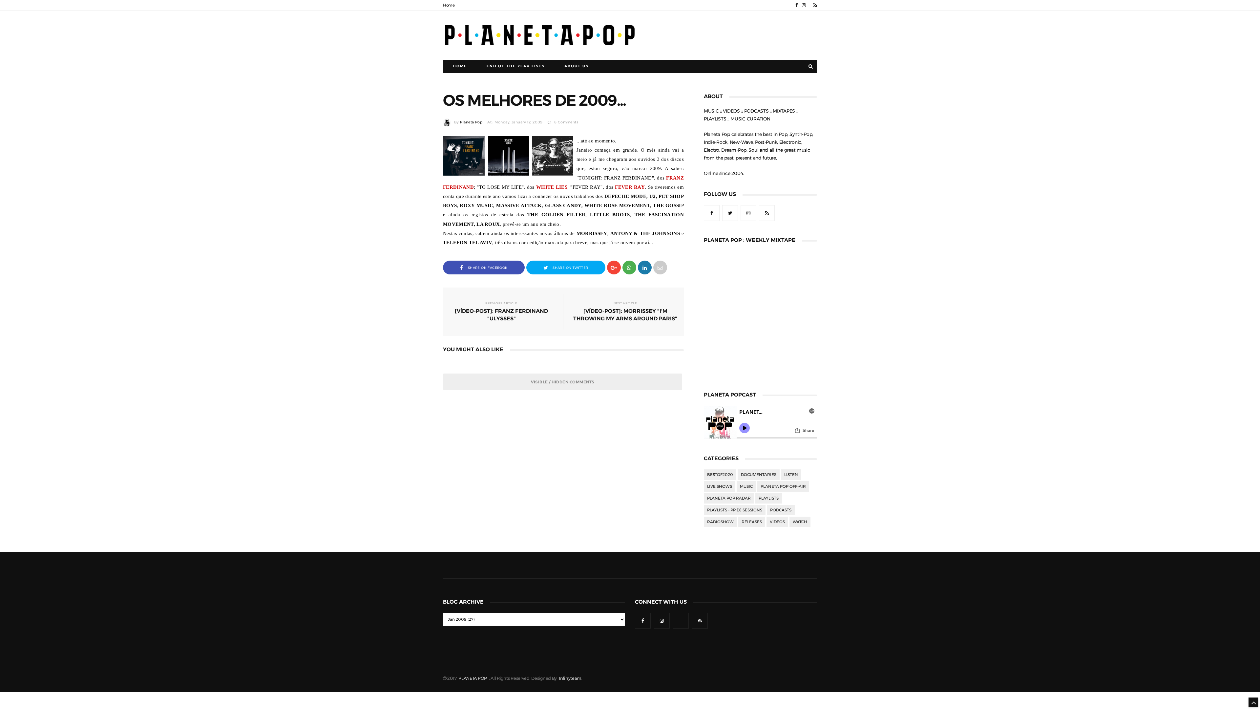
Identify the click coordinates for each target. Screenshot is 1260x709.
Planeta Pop (471, 122)
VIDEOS (777, 522)
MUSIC (746, 486)
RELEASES (752, 522)
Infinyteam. (570, 678)
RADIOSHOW (720, 522)
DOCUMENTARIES (758, 475)
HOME (460, 66)
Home (449, 5)
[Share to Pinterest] (660, 267)
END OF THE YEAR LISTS (516, 66)
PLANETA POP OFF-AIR (783, 486)
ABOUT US (576, 66)
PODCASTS (780, 510)
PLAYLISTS (769, 498)
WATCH (800, 522)
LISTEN (791, 475)
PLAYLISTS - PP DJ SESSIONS (734, 510)
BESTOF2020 (720, 475)
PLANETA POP (473, 678)
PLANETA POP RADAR (729, 498)
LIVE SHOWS (719, 486)
